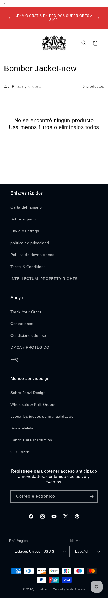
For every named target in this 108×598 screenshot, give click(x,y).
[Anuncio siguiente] (98, 18)
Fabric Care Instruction (31, 440)
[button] (10, 43)
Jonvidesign (43, 589)
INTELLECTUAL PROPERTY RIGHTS (44, 278)
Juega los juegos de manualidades (41, 416)
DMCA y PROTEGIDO (30, 347)
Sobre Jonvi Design (28, 393)
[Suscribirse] (91, 496)
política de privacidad (29, 243)
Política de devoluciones (32, 255)
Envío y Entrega (24, 231)
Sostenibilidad (23, 428)
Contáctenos (21, 324)
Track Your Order (26, 312)
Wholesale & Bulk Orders (33, 404)
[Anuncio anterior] (9, 18)
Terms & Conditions (28, 267)
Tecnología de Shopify (69, 589)
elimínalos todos (79, 127)
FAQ (14, 359)
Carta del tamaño (26, 207)
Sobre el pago (23, 219)
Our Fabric (20, 452)
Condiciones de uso (28, 335)
